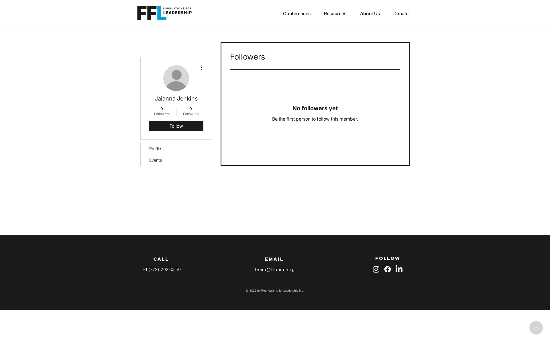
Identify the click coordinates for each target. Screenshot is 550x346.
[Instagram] (376, 269)
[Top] (536, 328)
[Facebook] (387, 269)
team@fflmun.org (275, 269)
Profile (155, 148)
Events (155, 160)
